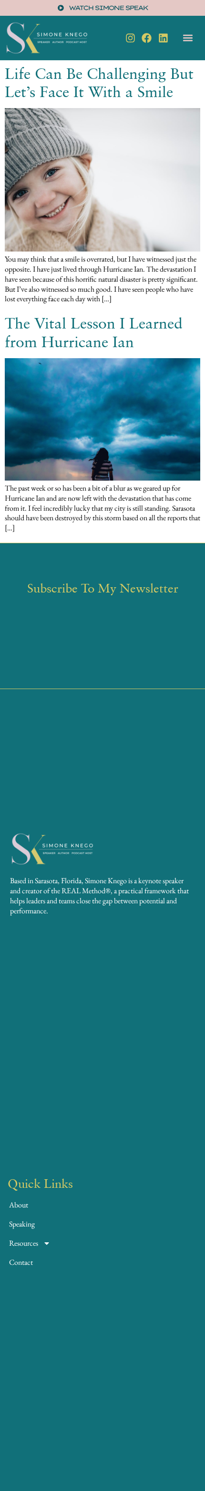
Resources (23, 1243)
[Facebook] (147, 38)
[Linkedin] (163, 38)
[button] (187, 38)
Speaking (22, 1224)
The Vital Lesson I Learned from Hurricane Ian (94, 332)
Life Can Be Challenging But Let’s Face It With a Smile (99, 82)
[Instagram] (130, 38)
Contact (21, 1262)
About (18, 1205)
